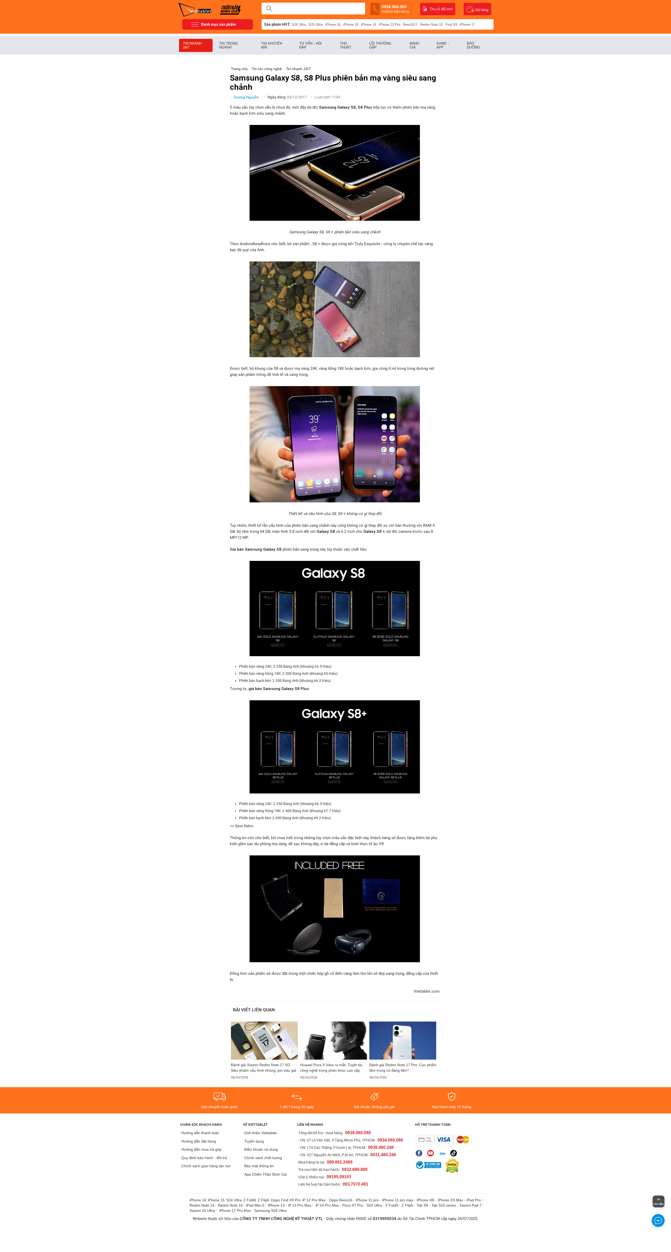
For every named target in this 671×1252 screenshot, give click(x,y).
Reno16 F (410, 25)
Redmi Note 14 (202, 1205)
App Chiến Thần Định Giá (265, 1174)
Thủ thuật (345, 45)
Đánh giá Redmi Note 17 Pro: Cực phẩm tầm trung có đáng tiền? (402, 1067)
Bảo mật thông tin (259, 1166)
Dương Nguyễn (247, 97)
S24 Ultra (234, 1200)
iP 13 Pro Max (299, 1205)
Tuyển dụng (254, 1141)
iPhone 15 (350, 25)
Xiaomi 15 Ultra (202, 1210)
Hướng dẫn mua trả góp (201, 1149)
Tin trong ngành (228, 45)
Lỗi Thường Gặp (380, 45)
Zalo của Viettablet (443, 1153)
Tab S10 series (443, 1205)
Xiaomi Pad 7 (470, 1205)
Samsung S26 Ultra (270, 1210)
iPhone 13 (276, 1205)
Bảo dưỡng (473, 45)
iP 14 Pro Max (327, 1205)
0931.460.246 (383, 1155)
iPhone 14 (368, 25)
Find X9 (451, 25)
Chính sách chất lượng (263, 1158)
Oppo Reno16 (340, 1200)
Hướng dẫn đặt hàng (198, 1141)
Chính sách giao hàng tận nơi (205, 1166)
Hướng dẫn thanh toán (200, 1133)
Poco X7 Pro (352, 1205)
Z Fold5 (391, 1205)
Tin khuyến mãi (271, 45)
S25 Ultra (316, 25)
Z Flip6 (263, 1200)
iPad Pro (474, 1200)
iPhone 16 (332, 25)
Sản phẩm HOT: (277, 24)
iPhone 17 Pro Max (235, 1210)
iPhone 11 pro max (397, 1200)
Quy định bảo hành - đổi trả (204, 1158)
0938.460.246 (381, 1147)
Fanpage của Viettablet (420, 1153)
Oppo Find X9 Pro (286, 1200)
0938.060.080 (395, 8)
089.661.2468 (340, 1162)
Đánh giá (414, 45)
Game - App (442, 45)
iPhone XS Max (450, 1200)
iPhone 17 (467, 25)
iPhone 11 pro (367, 1200)
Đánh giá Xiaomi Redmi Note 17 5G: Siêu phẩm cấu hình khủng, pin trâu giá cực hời (263, 1068)
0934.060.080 (390, 1140)
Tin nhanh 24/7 (192, 45)
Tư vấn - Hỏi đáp (310, 45)
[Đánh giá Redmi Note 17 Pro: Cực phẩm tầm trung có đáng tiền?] (402, 1041)
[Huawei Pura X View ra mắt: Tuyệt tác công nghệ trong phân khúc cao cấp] (333, 1041)
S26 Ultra (299, 25)
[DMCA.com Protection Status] (450, 1166)
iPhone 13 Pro (389, 25)
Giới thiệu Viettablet (260, 1133)
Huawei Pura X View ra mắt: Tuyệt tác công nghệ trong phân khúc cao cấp (331, 1067)
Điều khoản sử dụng (261, 1149)
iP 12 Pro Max (314, 1200)
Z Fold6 (249, 1200)
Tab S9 (422, 1205)
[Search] (268, 8)
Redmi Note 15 (431, 25)
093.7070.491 (355, 1184)
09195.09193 (339, 1177)
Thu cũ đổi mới (441, 9)
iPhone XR (425, 1200)
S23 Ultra (374, 1205)
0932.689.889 (354, 1169)
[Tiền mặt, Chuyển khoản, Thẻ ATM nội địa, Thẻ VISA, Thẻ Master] (443, 1139)
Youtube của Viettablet (431, 1153)
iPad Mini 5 (255, 1205)
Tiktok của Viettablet (455, 1153)
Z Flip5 (407, 1205)
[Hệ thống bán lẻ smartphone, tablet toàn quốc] (196, 9)
